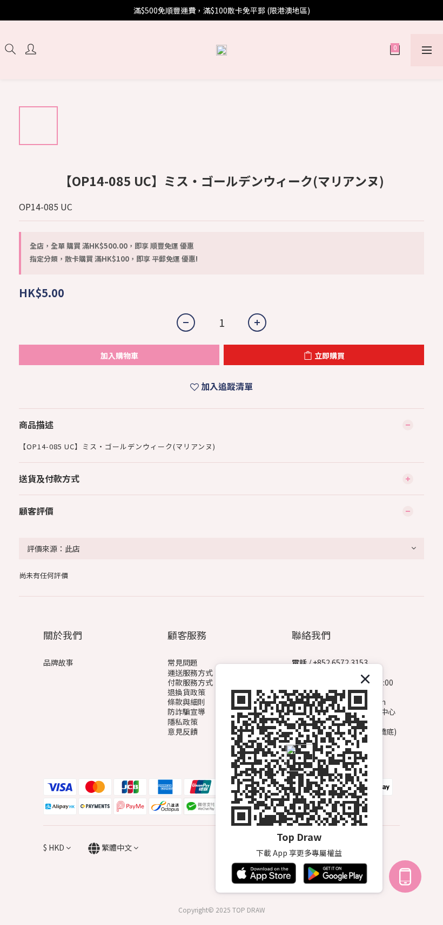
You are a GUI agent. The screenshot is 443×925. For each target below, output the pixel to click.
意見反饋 (182, 731)
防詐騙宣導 (186, 711)
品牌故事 (58, 662)
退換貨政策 (186, 692)
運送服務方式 (190, 672)
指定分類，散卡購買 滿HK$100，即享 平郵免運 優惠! (114, 258)
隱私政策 (182, 721)
